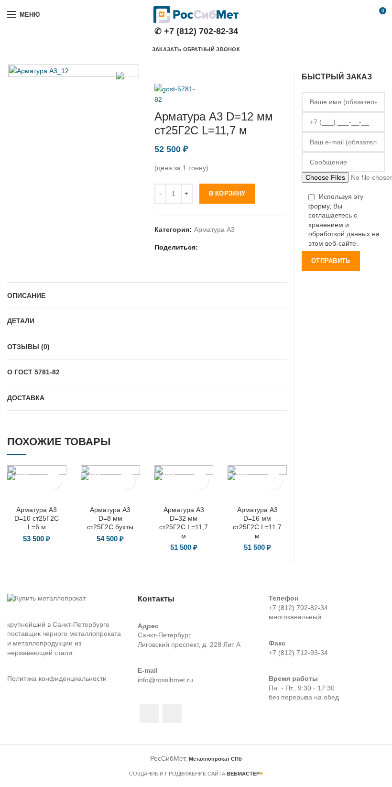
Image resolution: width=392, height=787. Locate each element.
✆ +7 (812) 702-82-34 (196, 31)
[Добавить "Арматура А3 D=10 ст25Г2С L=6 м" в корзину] (53, 480)
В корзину (227, 193)
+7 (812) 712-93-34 (298, 652)
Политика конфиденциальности (57, 678)
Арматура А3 (214, 229)
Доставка (25, 398)
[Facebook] (206, 247)
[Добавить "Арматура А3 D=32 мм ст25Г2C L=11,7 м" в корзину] (200, 480)
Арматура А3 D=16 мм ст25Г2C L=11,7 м (257, 523)
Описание (26, 295)
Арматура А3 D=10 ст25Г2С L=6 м (36, 518)
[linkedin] (230, 247)
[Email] (218, 247)
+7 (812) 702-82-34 (298, 608)
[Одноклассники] (242, 247)
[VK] (254, 247)
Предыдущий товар (263, 69)
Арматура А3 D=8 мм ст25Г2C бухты (110, 518)
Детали (20, 321)
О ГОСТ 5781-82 (33, 372)
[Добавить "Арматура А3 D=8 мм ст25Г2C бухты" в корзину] (127, 480)
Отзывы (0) (28, 346)
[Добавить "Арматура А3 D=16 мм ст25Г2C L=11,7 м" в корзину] (273, 480)
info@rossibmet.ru (165, 680)
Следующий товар (282, 69)
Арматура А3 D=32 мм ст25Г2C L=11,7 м (183, 523)
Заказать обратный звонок (196, 49)
